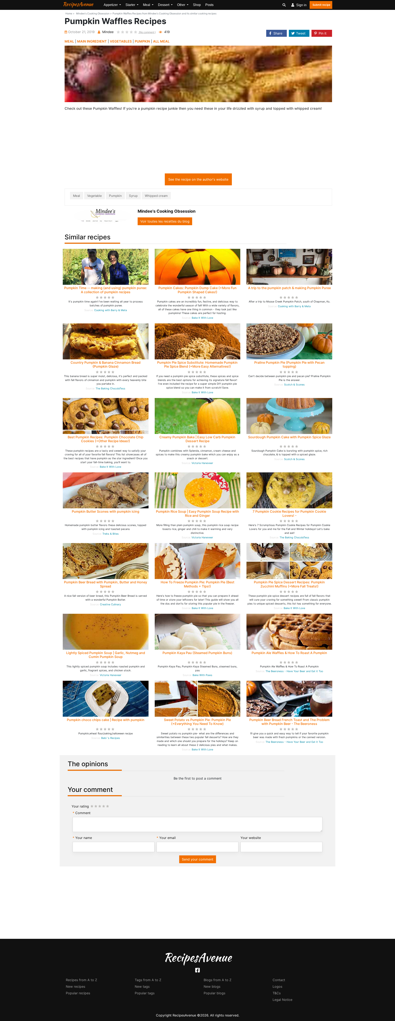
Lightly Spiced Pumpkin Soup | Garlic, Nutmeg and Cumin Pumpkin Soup (105, 655)
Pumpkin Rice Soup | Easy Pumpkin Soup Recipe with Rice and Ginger (197, 513)
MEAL (69, 41)
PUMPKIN (142, 41)
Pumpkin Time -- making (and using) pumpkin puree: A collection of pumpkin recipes (105, 290)
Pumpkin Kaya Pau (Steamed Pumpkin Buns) (197, 653)
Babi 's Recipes (110, 738)
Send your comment (197, 859)
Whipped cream (156, 196)
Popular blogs (214, 993)
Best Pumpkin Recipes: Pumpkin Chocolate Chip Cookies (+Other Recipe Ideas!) (105, 439)
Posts (209, 5)
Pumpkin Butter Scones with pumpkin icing (105, 511)
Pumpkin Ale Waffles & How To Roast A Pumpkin (289, 653)
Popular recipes (78, 993)
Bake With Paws (202, 675)
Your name (83, 838)
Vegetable (94, 196)
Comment (83, 813)
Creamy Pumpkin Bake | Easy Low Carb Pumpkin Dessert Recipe (197, 439)
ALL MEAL (161, 41)
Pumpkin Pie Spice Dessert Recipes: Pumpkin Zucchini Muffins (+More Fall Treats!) (289, 584)
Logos (277, 986)
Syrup (133, 196)
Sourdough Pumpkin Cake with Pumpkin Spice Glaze (289, 437)
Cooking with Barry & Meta (110, 310)
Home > (69, 13)
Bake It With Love (202, 317)
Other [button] (181, 5)
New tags (142, 986)
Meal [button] (147, 5)
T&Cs (277, 993)
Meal (76, 196)
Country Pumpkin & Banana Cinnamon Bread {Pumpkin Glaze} (106, 364)
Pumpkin (115, 196)
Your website (250, 838)
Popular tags (145, 993)
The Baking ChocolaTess (110, 388)
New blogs (212, 986)
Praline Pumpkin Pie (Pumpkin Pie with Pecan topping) (289, 364)
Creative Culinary (110, 604)
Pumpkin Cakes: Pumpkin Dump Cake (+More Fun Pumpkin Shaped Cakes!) (197, 290)
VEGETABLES (121, 41)
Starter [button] (130, 5)
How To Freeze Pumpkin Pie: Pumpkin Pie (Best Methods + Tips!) (197, 584)
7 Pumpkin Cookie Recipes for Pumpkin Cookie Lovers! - (289, 513)
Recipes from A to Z (81, 980)
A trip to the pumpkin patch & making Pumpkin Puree (289, 288)
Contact (279, 980)
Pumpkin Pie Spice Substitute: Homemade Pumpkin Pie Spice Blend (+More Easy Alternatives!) (197, 364)
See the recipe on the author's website (198, 179)
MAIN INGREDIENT (92, 41)
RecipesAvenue (78, 4)
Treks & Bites (110, 533)
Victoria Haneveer (202, 463)
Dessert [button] (164, 5)
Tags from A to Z (148, 980)
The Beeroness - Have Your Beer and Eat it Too (294, 671)
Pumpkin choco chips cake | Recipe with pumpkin (105, 720)
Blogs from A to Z (217, 980)
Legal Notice (282, 1000)
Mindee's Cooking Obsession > (94, 13)
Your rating (80, 806)
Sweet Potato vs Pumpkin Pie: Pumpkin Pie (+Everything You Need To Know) (197, 722)
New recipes (75, 986)
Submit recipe (321, 4)
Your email (167, 838)
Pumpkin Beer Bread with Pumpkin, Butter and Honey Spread (105, 584)
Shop (197, 5)
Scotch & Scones (294, 384)
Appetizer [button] (111, 5)
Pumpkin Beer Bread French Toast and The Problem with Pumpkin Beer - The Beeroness (289, 722)
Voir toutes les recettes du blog (164, 221)
